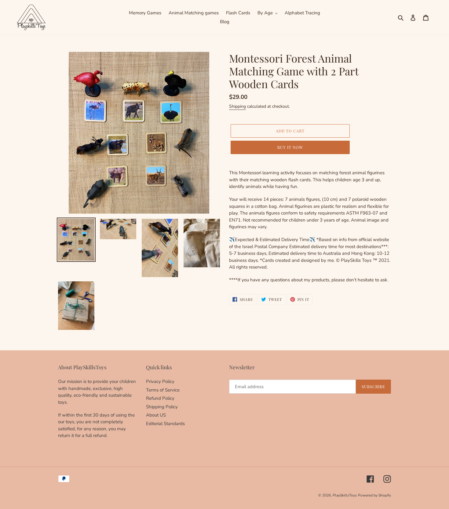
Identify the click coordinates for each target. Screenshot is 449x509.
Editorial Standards (165, 424)
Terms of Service (163, 390)
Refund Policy (160, 398)
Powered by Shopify (374, 495)
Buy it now (290, 147)
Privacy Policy (160, 381)
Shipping (237, 106)
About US (156, 415)
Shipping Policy (162, 407)
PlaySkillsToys (345, 495)
